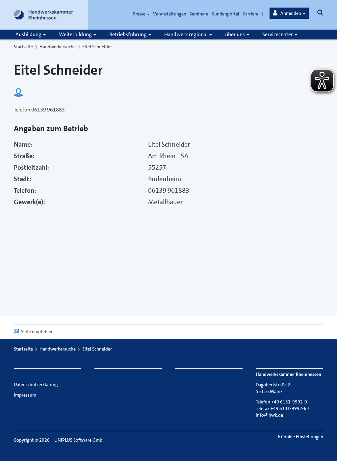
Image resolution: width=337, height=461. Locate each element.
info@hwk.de (269, 415)
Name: (23, 144)
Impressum (25, 395)
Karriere (250, 14)
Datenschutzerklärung (36, 384)
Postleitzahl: (31, 167)
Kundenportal (225, 14)
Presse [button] (139, 14)
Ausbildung (28, 34)
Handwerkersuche (57, 47)
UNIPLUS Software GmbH (80, 440)
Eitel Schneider (97, 47)
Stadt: (22, 179)
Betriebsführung (128, 34)
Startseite (23, 47)
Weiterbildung (76, 34)
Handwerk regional (186, 34)
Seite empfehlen (37, 331)
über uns (235, 34)
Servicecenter (278, 34)
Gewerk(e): (29, 202)
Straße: (24, 156)
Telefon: (25, 190)
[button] (289, 13)
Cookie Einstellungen (301, 437)
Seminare (199, 14)
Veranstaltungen (169, 14)
